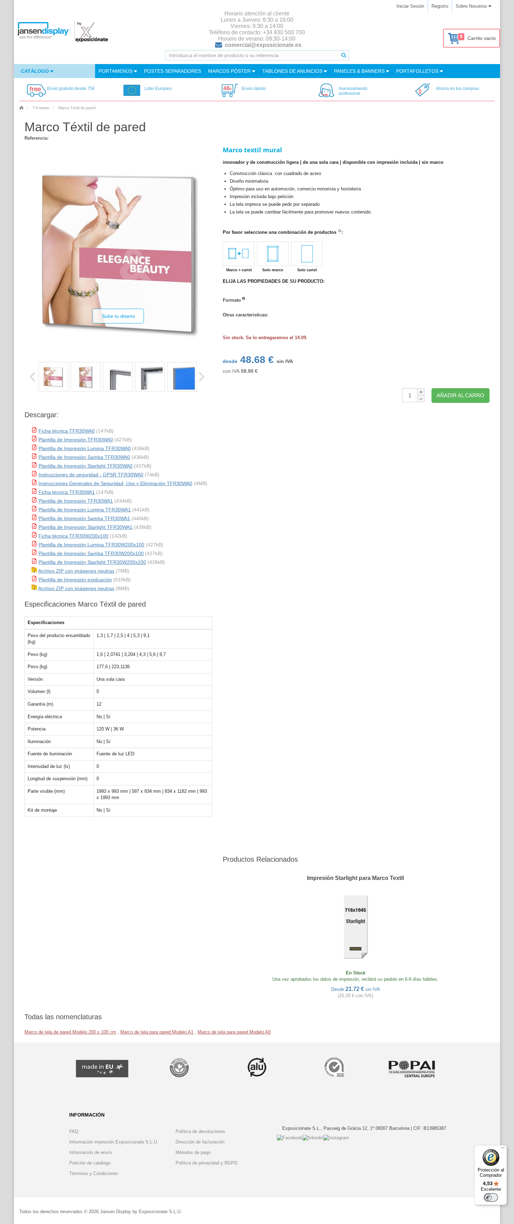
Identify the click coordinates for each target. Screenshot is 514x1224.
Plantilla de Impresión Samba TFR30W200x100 (91, 553)
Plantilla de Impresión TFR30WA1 (75, 501)
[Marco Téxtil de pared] (53, 377)
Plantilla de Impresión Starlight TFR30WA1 (85, 527)
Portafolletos (418, 71)
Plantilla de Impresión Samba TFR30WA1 (84, 518)
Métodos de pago (193, 1152)
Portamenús (116, 71)
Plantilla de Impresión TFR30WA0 (75, 439)
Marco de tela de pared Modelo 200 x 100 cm (70, 1032)
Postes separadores (172, 71)
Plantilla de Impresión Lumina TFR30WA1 (84, 509)
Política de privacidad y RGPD (206, 1163)
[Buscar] (343, 55)
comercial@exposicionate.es (263, 45)
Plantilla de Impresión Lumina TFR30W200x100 (91, 544)
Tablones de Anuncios (293, 71)
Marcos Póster (230, 71)
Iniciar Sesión (410, 6)
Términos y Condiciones (93, 1173)
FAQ (73, 1131)
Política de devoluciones (200, 1131)
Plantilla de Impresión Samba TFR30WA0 (84, 457)
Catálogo (35, 71)
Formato (232, 300)
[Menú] (503, 1149)
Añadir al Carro (460, 395)
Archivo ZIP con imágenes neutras (76, 571)
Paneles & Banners (360, 71)
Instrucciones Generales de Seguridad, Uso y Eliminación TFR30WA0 (115, 483)
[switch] (491, 1197)
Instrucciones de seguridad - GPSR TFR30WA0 (90, 474)
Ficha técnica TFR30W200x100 (73, 536)
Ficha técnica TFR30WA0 (66, 431)
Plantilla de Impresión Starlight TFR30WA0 (85, 466)
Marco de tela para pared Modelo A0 (234, 1032)
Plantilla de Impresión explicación (75, 579)
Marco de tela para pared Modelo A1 (156, 1032)
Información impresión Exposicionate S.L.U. (113, 1142)
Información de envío (90, 1152)
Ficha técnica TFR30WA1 (66, 492)
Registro (439, 6)
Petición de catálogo (89, 1163)
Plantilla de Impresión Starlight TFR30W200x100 (92, 562)
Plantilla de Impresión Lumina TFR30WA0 (84, 448)
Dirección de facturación (200, 1142)
